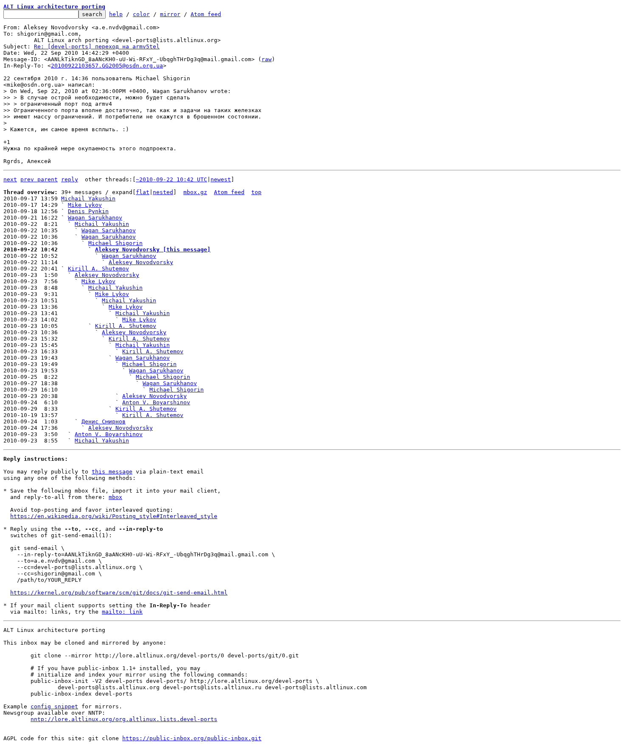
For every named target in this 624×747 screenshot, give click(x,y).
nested (163, 192)
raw (266, 59)
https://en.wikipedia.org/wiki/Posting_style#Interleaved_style (113, 516)
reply (69, 179)
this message (112, 471)
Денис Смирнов (104, 421)
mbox (115, 497)
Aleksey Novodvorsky (141, 262)
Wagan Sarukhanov (95, 217)
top (256, 192)
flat (142, 192)
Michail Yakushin (88, 198)
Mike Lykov (85, 205)
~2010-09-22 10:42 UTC (171, 179)
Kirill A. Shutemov (98, 268)
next (10, 179)
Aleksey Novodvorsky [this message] (153, 249)
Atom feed (206, 14)
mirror (170, 14)
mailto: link (122, 612)
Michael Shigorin (115, 243)
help (116, 14)
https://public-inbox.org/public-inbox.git (191, 738)
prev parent (39, 179)
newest (221, 179)
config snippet (54, 706)
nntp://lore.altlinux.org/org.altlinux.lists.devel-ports (124, 719)
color (141, 14)
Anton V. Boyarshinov (156, 402)
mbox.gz (195, 192)
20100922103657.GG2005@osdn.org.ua (107, 65)
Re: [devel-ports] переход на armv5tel (97, 46)
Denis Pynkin (88, 211)
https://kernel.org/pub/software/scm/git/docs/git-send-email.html (119, 592)
